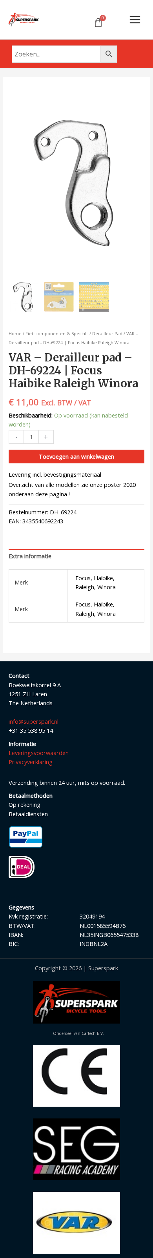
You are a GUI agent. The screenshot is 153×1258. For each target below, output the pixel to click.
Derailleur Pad (107, 333)
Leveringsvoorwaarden (39, 753)
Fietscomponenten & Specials (57, 333)
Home (15, 333)
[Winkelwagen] (98, 22)
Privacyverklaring (31, 762)
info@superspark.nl (33, 721)
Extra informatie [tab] (30, 556)
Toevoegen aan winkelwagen (76, 456)
